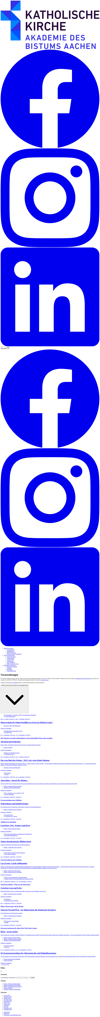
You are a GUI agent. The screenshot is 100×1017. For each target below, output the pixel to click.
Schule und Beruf (8, 988)
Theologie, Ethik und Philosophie (12, 989)
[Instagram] (50, 246)
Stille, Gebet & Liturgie (12, 664)
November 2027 (8, 1009)
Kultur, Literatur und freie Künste (12, 983)
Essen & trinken (11, 662)
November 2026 (8, 999)
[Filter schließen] (1, 971)
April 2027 (6, 1005)
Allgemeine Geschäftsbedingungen (12, 1015)
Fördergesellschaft (11, 671)
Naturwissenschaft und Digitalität (12, 985)
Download (45, 680)
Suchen (32, 977)
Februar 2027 (7, 1004)
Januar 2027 (7, 1002)
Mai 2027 (6, 1006)
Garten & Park (10, 659)
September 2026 (8, 997)
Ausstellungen (10, 651)
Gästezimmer (10, 661)
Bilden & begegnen (8, 648)
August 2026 (7, 995)
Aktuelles (9, 668)
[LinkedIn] (50, 346)
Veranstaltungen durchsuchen (8, 977)
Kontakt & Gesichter (12, 666)
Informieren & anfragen (9, 665)
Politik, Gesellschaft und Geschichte (13, 986)
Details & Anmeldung (6, 728)
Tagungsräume (10, 658)
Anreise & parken (11, 656)
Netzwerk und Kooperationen (14, 654)
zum (42, 680)
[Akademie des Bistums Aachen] (50, 48)
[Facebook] (50, 147)
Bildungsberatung (11, 652)
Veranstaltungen (11, 649)
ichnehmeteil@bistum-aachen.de (84, 678)
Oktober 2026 (7, 998)
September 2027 (8, 1008)
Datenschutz (7, 1012)
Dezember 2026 (8, 1001)
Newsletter (9, 669)
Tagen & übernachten (9, 655)
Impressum (6, 1013)
